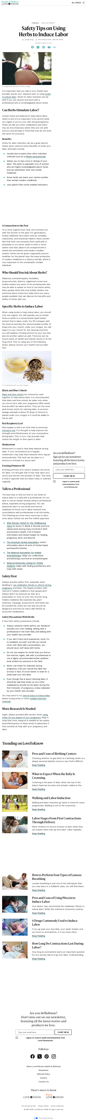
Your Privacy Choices (46, 1118)
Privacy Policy (43, 1106)
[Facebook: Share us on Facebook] (32, 47)
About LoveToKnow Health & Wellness (43, 1066)
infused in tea (8, 430)
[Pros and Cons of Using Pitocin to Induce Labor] (15, 904)
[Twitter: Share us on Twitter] (38, 47)
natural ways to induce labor (36, 695)
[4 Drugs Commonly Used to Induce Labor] (15, 927)
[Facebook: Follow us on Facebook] (33, 1056)
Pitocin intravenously (35, 156)
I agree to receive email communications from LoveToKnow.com (70, 484)
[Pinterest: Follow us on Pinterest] (47, 1056)
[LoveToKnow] (32, 1095)
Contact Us (44, 1081)
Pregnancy (35, 23)
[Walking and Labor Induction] (15, 803)
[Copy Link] (54, 47)
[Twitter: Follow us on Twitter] (40, 1056)
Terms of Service (57, 1106)
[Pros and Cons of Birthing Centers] (15, 759)
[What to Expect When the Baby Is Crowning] (15, 780)
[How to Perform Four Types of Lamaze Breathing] (15, 881)
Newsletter (43, 1070)
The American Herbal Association (23, 542)
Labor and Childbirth (48, 23)
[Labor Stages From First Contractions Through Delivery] (15, 824)
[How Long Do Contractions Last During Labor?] (15, 950)
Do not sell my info (29, 1106)
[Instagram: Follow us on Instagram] (54, 1056)
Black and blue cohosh (13, 394)
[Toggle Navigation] (83, 3)
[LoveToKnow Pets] (55, 1095)
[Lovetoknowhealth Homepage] (10, 2)
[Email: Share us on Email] (49, 47)
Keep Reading (38, 765)
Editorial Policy (43, 1074)
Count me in (69, 476)
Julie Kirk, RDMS (57, 40)
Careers (43, 1078)
